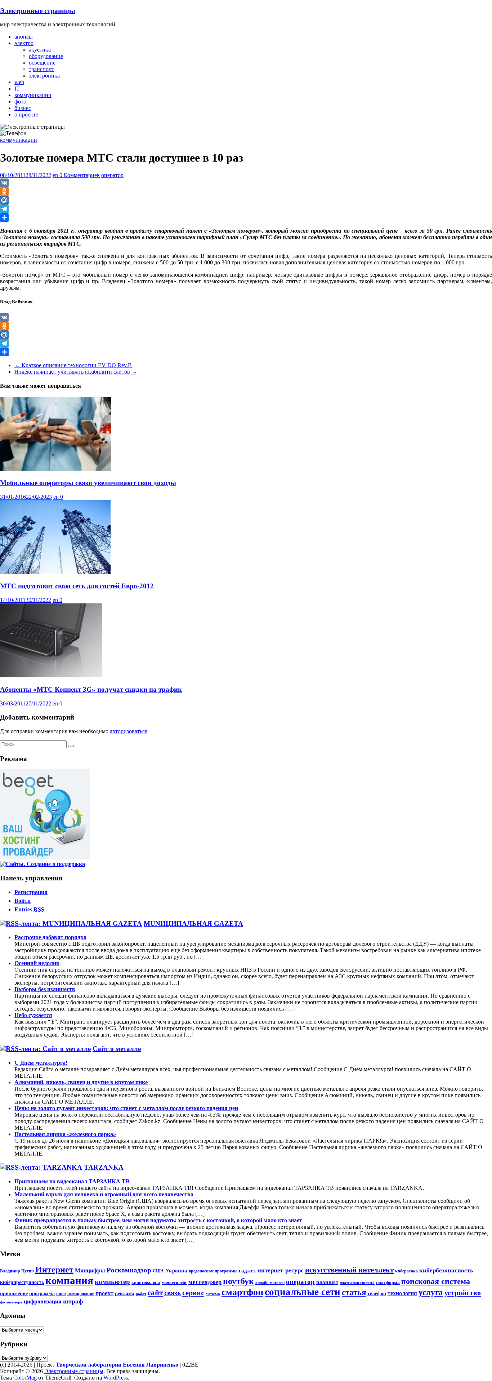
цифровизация (43, 1301)
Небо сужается (33, 1015)
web (19, 82)
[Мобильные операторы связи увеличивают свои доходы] (55, 469)
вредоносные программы (213, 1271)
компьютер (112, 1281)
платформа (388, 1282)
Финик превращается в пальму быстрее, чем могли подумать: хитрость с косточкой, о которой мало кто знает (158, 1220)
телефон (376, 1293)
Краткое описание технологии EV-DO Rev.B (73, 365)
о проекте (26, 114)
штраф (73, 1301)
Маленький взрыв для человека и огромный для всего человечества (103, 1194)
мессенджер (205, 1282)
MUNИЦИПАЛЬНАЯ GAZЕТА (193, 923)
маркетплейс (174, 1282)
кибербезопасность (446, 1270)
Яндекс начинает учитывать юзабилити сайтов (75, 372)
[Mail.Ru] (246, 200)
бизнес (22, 108)
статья (354, 1292)
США (158, 1271)
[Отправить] (246, 217)
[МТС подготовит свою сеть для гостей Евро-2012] (55, 572)
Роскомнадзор (129, 1270)
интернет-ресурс (281, 1270)
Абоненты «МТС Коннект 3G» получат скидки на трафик (91, 689)
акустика (40, 50)
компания (69, 1280)
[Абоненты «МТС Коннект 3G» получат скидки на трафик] (51, 675)
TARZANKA (104, 1167)
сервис (193, 1293)
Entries (29, 909)
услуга (431, 1292)
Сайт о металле (117, 1048)
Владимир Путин (17, 1271)
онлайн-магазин (270, 1283)
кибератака (406, 1271)
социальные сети (302, 1292)
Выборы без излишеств (44, 989)
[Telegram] (246, 208)
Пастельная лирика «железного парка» (65, 1134)
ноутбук (238, 1281)
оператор (112, 175)
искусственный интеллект (349, 1270)
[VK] (246, 183)
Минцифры (90, 1270)
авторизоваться (128, 731)
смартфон (242, 1292)
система (213, 1294)
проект (104, 1293)
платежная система (357, 1283)
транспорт (41, 69)
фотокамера (11, 1302)
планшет (327, 1282)
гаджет (247, 1270)
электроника (44, 75)
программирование (75, 1293)
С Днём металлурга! (40, 1063)
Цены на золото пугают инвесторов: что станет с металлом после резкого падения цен (126, 1108)
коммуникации (33, 95)
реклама (124, 1293)
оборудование (46, 56)
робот (141, 1294)
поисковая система (435, 1281)
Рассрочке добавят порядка (50, 937)
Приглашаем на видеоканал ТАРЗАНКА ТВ (72, 1181)
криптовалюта (145, 1282)
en (56, 175)
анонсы (23, 37)
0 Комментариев (79, 175)
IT (17, 88)
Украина (176, 1270)
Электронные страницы (37, 10)
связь (172, 1293)
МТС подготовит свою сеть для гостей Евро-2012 (77, 586)
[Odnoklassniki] (246, 191)
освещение (42, 63)
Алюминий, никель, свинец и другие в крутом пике (81, 1082)
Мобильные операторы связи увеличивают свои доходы (88, 483)
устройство (462, 1293)
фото (20, 101)
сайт (155, 1292)
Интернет (54, 1269)
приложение (14, 1293)
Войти (22, 901)
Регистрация (31, 892)
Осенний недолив (36, 963)
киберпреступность (22, 1282)
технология (402, 1293)
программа (42, 1293)
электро (23, 43)
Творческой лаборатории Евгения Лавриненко (117, 1365)
